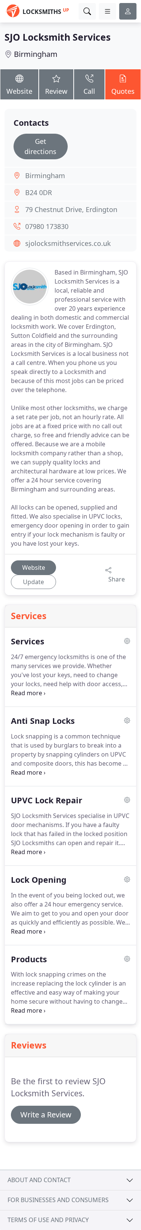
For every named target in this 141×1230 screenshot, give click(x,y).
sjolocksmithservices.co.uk (68, 243)
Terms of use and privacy (48, 1220)
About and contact (39, 1180)
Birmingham (36, 54)
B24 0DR (38, 192)
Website (19, 91)
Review (56, 91)
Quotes (123, 91)
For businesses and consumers (58, 1200)
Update (33, 582)
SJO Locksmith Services (58, 37)
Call (89, 91)
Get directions (40, 146)
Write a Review (45, 1114)
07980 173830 (46, 226)
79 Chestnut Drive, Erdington (71, 209)
